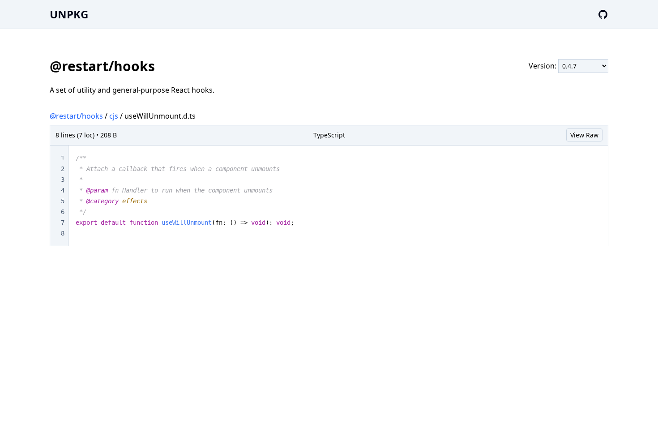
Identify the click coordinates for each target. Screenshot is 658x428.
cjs (113, 116)
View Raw (584, 135)
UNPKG (69, 14)
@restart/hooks (76, 116)
